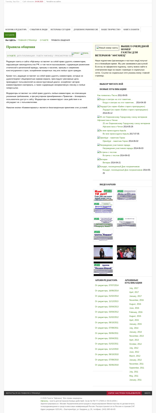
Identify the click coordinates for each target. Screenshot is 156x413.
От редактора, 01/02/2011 (106, 344)
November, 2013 (136, 336)
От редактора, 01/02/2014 (107, 296)
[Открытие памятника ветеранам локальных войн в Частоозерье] (126, 259)
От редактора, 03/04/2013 (107, 307)
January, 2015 (135, 324)
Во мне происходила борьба (116, 134)
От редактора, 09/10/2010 (107, 354)
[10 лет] (103, 200)
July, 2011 (133, 372)
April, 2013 (134, 340)
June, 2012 (134, 352)
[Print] (76, 53)
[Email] (85, 53)
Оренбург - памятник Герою (115, 141)
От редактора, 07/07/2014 (107, 285)
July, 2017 (133, 288)
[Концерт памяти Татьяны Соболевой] (103, 259)
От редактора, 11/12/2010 (106, 349)
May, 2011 (133, 376)
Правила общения (20, 47)
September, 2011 (136, 368)
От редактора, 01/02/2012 (107, 317)
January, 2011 (135, 380)
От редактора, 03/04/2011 (106, 338)
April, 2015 (134, 320)
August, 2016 (135, 304)
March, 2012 (134, 356)
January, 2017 (135, 296)
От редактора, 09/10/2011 (106, 322)
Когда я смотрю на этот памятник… (119, 102)
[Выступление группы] (103, 276)
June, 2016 (134, 308)
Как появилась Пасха (107, 95)
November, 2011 (136, 364)
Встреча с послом (111, 155)
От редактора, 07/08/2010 (107, 360)
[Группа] (103, 241)
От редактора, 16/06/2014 (107, 291)
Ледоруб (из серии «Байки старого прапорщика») (125, 110)
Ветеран (106, 162)
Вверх (148, 393)
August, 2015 (135, 316)
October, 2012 (135, 344)
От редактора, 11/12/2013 (106, 301)
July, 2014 (133, 328)
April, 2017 (134, 292)
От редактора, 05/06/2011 (106, 333)
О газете (44, 40)
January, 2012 (135, 360)
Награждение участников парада (118, 148)
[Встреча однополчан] (103, 213)
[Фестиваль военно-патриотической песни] (126, 200)
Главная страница (27, 40)
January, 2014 (135, 332)
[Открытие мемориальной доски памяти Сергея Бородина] (126, 228)
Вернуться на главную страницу (23, 393)
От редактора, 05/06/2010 (107, 365)
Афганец (44, 401)
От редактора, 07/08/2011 (106, 328)
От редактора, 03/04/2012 (107, 312)
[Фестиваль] (103, 228)
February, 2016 (135, 312)
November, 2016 (136, 300)
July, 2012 (133, 348)
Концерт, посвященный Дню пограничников (122, 170)
